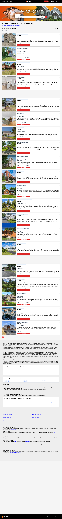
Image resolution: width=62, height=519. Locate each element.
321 (12, 337)
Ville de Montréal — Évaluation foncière (15, 452)
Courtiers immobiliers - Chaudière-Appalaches (48, 401)
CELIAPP (15, 441)
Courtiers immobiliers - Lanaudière (9, 403)
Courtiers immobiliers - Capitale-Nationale (48, 400)
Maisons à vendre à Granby (7, 419)
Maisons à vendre (6, 380)
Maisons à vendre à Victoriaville (36, 417)
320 (10, 337)
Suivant (16, 337)
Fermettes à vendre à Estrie (7, 420)
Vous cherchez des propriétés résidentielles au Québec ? (11, 25)
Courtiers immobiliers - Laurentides (28, 403)
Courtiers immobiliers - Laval (46, 403)
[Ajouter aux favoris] (59, 34)
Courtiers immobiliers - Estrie (27, 402)
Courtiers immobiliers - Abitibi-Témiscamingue (10, 400)
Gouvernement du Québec (14, 429)
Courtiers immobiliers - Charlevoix (28, 401)
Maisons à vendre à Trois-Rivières (36, 414)
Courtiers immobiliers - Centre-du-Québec (10, 401)
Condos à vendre (25, 380)
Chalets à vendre (25, 381)
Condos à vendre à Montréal (7, 417)
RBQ (54, 432)
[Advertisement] (27, 93)
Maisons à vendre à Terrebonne (7, 414)
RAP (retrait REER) (27, 441)
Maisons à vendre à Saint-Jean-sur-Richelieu (38, 419)
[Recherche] (46, 17)
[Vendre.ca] (6, 516)
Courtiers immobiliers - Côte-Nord (9, 402)
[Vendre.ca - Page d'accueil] (2, 4)
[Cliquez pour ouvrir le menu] (59, 1)
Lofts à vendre (44, 380)
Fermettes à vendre (7, 381)
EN (56, 1)
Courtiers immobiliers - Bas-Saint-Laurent (29, 400)
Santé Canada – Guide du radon (11, 438)
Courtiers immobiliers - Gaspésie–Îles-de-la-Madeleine (49, 402)
